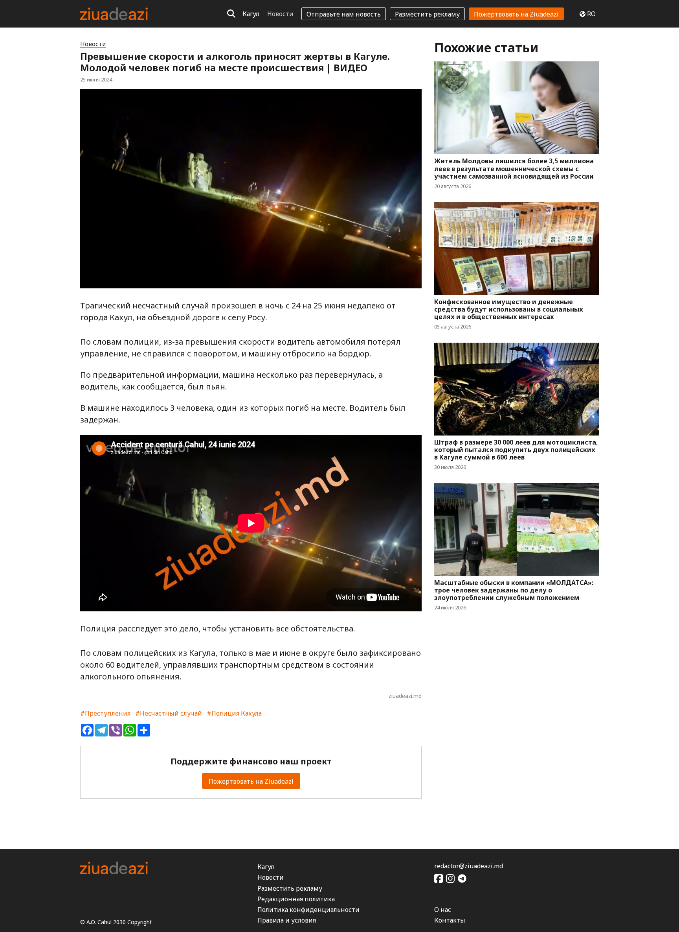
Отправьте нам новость (343, 14)
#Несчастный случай (168, 713)
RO (591, 13)
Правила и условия (286, 920)
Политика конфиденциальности (308, 909)
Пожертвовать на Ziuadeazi (516, 14)
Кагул (250, 13)
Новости (280, 13)
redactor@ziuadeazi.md (468, 866)
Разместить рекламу (427, 14)
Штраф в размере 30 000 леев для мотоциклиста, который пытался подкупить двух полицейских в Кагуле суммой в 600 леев (516, 450)
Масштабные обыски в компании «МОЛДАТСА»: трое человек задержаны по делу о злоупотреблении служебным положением (513, 590)
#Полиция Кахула (234, 713)
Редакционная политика (296, 899)
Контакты (449, 920)
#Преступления (105, 713)
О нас (442, 909)
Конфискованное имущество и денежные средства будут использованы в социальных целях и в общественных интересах (508, 309)
